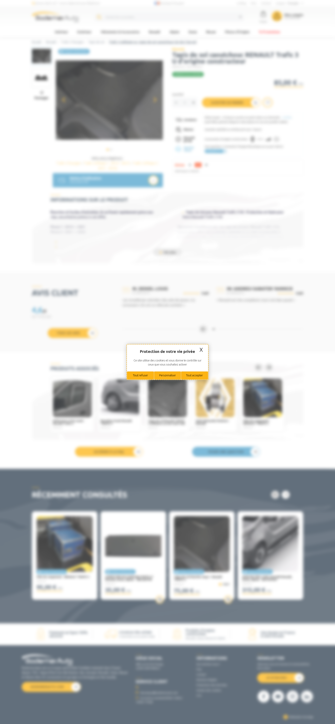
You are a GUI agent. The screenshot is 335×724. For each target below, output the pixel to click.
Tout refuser (140, 375)
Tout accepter (194, 375)
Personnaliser (167, 375)
